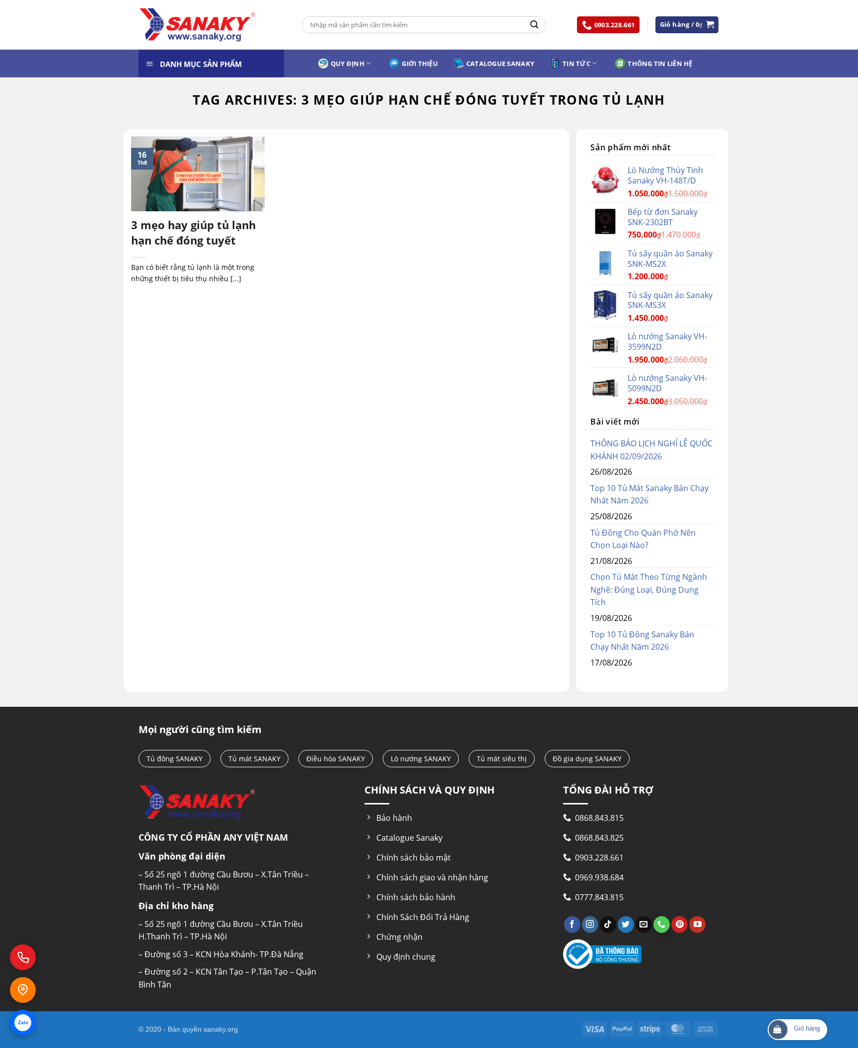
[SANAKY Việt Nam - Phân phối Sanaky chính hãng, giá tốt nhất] (198, 25)
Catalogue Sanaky (500, 63)
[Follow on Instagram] (590, 924)
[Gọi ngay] (23, 957)
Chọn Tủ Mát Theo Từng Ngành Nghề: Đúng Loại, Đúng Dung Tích (648, 589)
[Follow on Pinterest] (679, 924)
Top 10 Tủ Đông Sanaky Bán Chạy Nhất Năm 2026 (642, 641)
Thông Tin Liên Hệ (660, 63)
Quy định (347, 63)
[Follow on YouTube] (697, 924)
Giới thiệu (420, 63)
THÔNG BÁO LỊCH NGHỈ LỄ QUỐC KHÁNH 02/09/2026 (651, 450)
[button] (687, 24)
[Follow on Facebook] (572, 924)
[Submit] (534, 25)
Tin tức (576, 63)
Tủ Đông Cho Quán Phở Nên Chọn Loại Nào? (643, 539)
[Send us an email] (644, 924)
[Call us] (661, 924)
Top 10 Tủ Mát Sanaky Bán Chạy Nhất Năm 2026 (649, 494)
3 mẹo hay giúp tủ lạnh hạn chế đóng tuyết (193, 232)
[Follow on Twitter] (626, 924)
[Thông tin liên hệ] (23, 990)
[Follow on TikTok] (608, 924)
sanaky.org (221, 1029)
